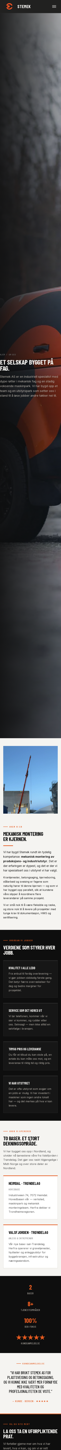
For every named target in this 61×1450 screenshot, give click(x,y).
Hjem (2, 354)
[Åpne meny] (54, 6)
